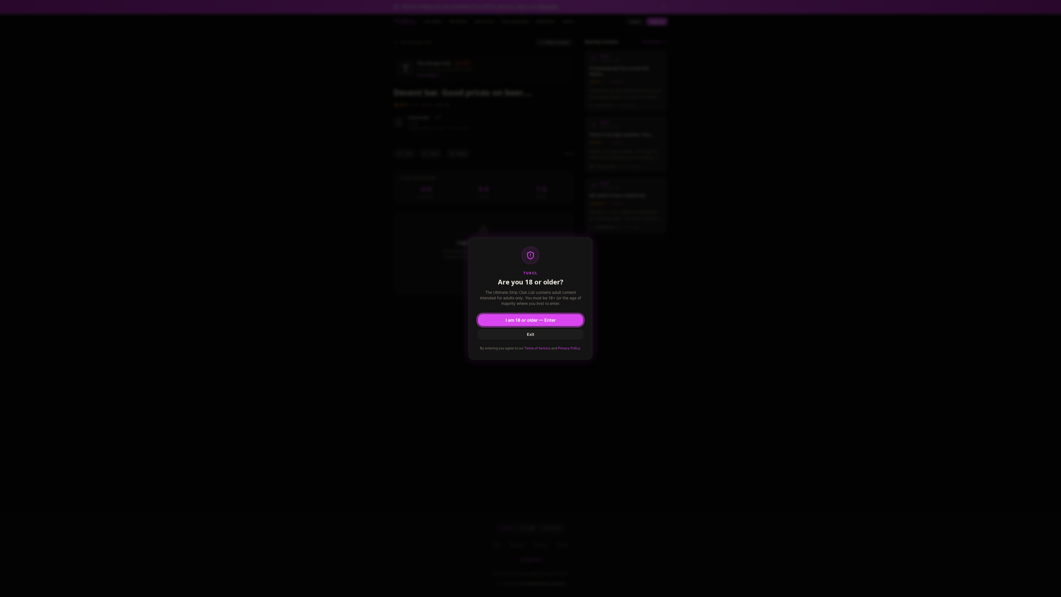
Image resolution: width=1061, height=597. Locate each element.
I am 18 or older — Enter (531, 320)
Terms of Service (537, 348)
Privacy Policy (569, 348)
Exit (530, 334)
